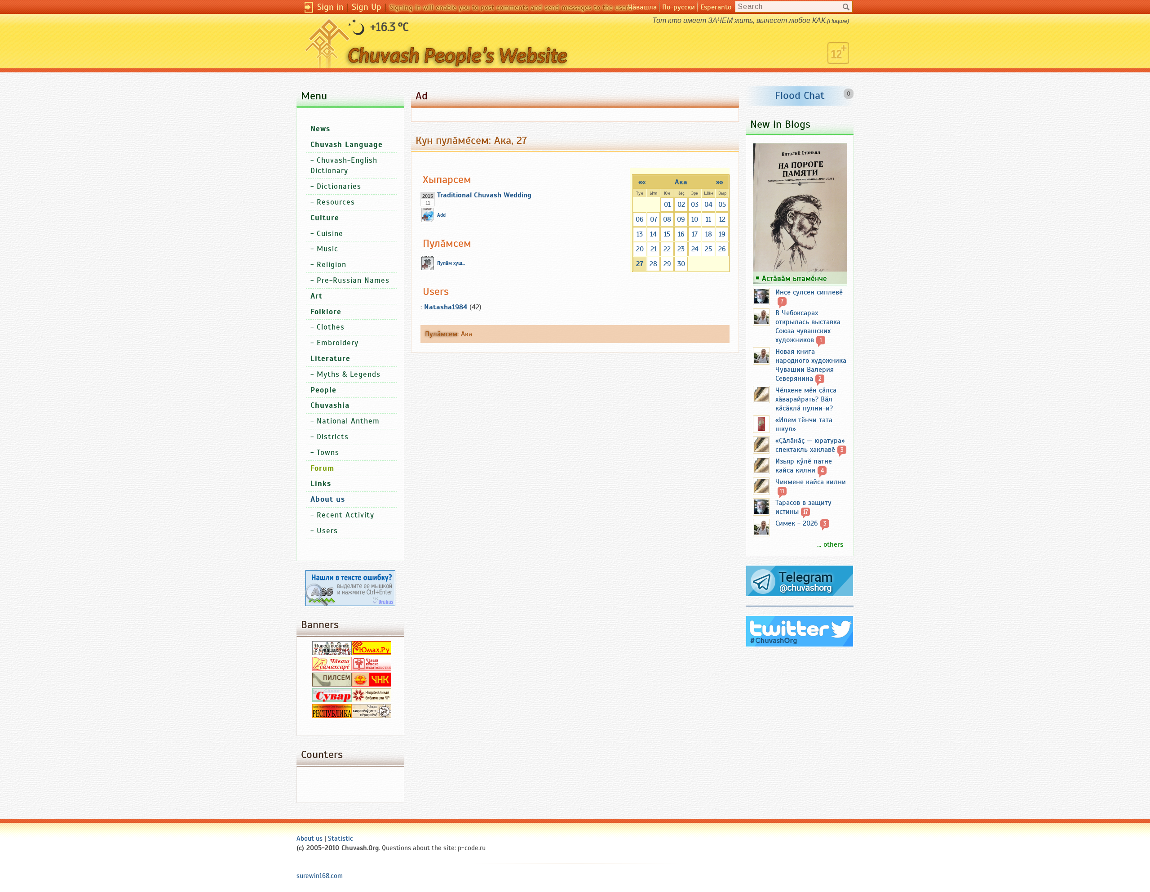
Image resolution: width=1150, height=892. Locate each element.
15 (667, 234)
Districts (333, 437)
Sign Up (366, 7)
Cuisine (330, 233)
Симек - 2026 (796, 523)
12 (722, 219)
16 (681, 234)
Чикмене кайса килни (810, 481)
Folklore (325, 312)
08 (667, 219)
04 (708, 204)
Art (316, 296)
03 (695, 204)
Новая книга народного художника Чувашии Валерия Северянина (810, 365)
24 (695, 249)
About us (309, 838)
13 (640, 234)
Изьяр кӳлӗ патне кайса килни (803, 466)
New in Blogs (780, 124)
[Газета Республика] (332, 716)
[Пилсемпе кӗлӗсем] (332, 684)
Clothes (331, 327)
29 (667, 263)
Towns (328, 452)
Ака (681, 182)
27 (639, 263)
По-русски (678, 7)
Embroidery (337, 343)
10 (694, 219)
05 (722, 204)
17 (695, 234)
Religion (331, 264)
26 (722, 249)
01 (667, 204)
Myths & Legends (348, 374)
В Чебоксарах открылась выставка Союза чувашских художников (807, 326)
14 (653, 234)
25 (708, 249)
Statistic (340, 838)
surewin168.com (319, 876)
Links (320, 483)
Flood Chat (800, 95)
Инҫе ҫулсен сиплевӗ (809, 292)
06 (640, 219)
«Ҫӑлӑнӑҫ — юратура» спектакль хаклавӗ (810, 445)
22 (667, 249)
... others (830, 544)
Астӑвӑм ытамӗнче (794, 278)
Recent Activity (345, 515)
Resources (336, 202)
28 (653, 263)
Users (327, 530)
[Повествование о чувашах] (332, 653)
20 (640, 249)
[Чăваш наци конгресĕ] (371, 684)
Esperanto (715, 7)
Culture (324, 218)
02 (681, 204)
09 (681, 219)
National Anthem (348, 421)
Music (327, 249)
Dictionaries (339, 186)
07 (653, 219)
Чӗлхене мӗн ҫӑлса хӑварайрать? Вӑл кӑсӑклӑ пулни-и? (805, 399)
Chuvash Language (346, 144)
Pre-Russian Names (353, 280)
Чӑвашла (642, 7)
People (323, 390)
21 (653, 249)
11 (708, 219)
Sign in (330, 7)
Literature (330, 358)
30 (681, 263)
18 (708, 234)
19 (722, 234)
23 (681, 249)
